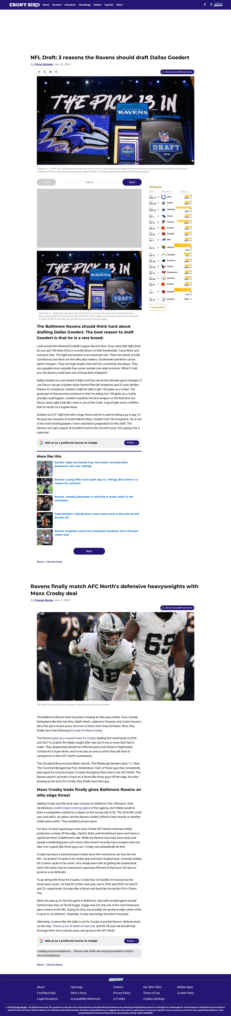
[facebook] (205, 4)
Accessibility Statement (85, 998)
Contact (118, 987)
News (46, 4)
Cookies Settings (153, 998)
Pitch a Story (79, 993)
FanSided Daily (46, 993)
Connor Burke (44, 600)
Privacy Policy (122, 993)
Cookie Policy (185, 993)
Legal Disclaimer (47, 998)
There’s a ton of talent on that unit (74, 926)
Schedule (70, 4)
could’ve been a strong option (71, 808)
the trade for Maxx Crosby (86, 730)
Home (40, 561)
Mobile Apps (185, 987)
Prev (46, 182)
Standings (85, 4)
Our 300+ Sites (152, 987)
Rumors (56, 4)
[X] (211, 4)
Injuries (108, 4)
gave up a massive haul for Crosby (73, 738)
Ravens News (55, 964)
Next (132, 182)
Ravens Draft (54, 561)
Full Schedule (158, 307)
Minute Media (20, 1007)
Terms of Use (151, 993)
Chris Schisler (44, 64)
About (41, 987)
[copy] (56, 72)
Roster (97, 4)
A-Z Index (119, 998)
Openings (77, 987)
